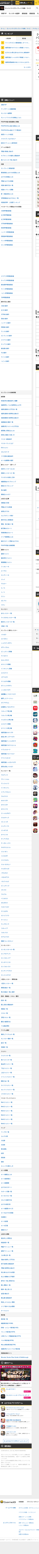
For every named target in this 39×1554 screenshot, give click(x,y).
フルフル (3, 894)
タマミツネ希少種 (6, 728)
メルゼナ (3, 634)
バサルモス (4, 873)
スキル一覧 (4, 1013)
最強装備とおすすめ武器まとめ (10, 172)
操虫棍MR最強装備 (7, 285)
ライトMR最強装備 (7, 289)
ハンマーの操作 (6, 323)
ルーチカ (3, 571)
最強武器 (32, 13)
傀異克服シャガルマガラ (8, 762)
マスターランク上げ (7, 443)
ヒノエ (3, 588)
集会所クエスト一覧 (7, 1064)
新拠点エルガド (6, 494)
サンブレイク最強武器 (8, 168)
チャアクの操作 (6, 344)
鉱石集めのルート (6, 528)
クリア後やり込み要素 (8, 1306)
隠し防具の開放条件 (7, 1005)
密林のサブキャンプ (7, 486)
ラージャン (4, 920)
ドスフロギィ (5, 860)
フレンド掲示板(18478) (8, 1332)
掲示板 (24, 38)
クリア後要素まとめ (7, 537)
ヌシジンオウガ (6, 975)
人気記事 (8, 38)
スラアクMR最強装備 (7, 276)
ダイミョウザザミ (6, 686)
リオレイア (4, 928)
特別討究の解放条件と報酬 (9, 401)
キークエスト (5, 1311)
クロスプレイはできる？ (8, 139)
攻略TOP (4, 13)
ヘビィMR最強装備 (7, 293)
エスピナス (4, 673)
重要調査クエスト (6, 562)
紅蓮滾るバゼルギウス (8, 707)
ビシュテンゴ (5, 886)
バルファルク (5, 881)
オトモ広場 (4, 1225)
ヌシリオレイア (6, 958)
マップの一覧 (5, 1132)
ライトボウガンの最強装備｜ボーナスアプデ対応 (18, 43)
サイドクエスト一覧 (7, 1085)
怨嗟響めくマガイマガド (8, 694)
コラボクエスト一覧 (7, 1094)
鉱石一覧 (3, 1043)
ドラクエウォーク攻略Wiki (26, 1519)
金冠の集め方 (5, 1294)
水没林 (3, 1145)
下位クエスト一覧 (6, 1068)
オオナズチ (4, 800)
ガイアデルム (5, 703)
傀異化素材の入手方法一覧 (9, 409)
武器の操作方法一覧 (7, 185)
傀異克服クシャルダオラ (8, 741)
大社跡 (3, 1140)
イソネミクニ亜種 (6, 668)
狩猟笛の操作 (5, 327)
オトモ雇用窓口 (6, 1179)
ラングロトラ (5, 924)
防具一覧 (3, 1000)
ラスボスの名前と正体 (8, 477)
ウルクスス (4, 796)
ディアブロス (5, 839)
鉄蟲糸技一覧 (5, 1242)
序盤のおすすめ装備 (7, 181)
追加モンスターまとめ (8, 469)
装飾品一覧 (4, 1009)
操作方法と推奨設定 (7, 520)
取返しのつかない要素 (8, 1302)
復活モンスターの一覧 (8, 622)
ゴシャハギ (4, 822)
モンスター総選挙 (14, 13)
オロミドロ (4, 809)
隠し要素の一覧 (6, 1285)
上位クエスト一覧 (6, 1072)
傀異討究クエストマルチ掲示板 (10, 1349)
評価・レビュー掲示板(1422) (9, 1327)
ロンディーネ (5, 575)
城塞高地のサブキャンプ (8, 482)
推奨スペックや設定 (7, 134)
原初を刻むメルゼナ (7, 766)
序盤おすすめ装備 (6, 507)
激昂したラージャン (7, 698)
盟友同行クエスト (6, 558)
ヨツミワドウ (5, 915)
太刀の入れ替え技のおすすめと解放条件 (17, 52)
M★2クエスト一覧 (6, 1106)
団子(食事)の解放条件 (7, 1264)
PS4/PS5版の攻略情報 (8, 545)
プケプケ (3, 890)
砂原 (2, 1153)
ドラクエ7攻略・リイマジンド (27, 1512)
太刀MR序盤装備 (6, 215)
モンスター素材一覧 (7, 1038)
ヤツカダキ (4, 911)
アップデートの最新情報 (8, 109)
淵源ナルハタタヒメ (7, 941)
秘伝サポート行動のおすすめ (10, 541)
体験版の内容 (5, 503)
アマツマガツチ (6, 758)
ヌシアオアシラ (6, 954)
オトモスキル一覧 (6, 1196)
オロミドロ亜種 (6, 664)
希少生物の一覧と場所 (8, 992)
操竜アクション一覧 (7, 1251)
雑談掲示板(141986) (7, 1323)
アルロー (3, 584)
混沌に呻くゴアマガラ (8, 737)
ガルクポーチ (5, 452)
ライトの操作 (5, 357)
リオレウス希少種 (6, 715)
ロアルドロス (5, 937)
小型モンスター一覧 (7, 983)
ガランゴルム (5, 647)
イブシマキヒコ (6, 792)
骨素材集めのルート (7, 533)
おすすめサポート (6, 1187)
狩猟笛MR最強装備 (7, 236)
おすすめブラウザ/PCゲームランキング (17, 1441)
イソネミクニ (5, 788)
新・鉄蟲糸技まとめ (7, 194)
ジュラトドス (5, 826)
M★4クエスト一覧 (6, 1115)
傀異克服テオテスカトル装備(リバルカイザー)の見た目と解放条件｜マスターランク (18, 48)
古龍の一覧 (4, 626)
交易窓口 (3, 1217)
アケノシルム (5, 779)
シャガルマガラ (6, 690)
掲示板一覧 (4, 1319)
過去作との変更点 (6, 1238)
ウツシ (3, 596)
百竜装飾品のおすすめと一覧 (10, 198)
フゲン (3, 605)
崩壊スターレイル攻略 (25, 1517)
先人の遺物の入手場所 (8, 1276)
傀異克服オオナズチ (7, 732)
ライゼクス (4, 656)
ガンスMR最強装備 (7, 245)
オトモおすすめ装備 (7, 1213)
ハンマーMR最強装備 (7, 232)
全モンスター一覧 (6, 613)
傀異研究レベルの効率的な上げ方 (11, 405)
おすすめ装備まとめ (7, 177)
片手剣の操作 (5, 314)
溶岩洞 (3, 1157)
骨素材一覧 (4, 1047)
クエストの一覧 (6, 1055)
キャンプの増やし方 (7, 1166)
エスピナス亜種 (6, 724)
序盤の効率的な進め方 (8, 1268)
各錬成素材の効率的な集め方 (10, 418)
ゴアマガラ (4, 677)
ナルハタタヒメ (6, 864)
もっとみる (27, 67)
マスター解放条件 (6, 439)
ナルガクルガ (5, 869)
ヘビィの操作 (5, 361)
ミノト (3, 592)
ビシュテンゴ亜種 (6, 651)
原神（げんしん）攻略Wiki (26, 1523)
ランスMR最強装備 (7, 241)
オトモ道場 (4, 1221)
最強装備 (24, 13)
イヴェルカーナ (6, 749)
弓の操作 (3, 353)
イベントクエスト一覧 (8, 1077)
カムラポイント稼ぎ (7, 515)
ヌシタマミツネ (6, 962)
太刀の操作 (4, 310)
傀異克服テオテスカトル (8, 745)
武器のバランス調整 (7, 190)
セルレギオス (5, 660)
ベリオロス (4, 898)
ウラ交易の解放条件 (7, 456)
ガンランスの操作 (6, 336)
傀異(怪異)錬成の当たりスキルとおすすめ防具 (18, 62)
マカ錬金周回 (5, 1026)
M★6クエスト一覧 (6, 1123)
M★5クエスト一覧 (6, 1119)
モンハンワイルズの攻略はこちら (11, 117)
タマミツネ (4, 834)
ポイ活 (11, 2)
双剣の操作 (4, 319)
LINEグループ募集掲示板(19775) (11, 1336)
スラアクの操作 (6, 340)
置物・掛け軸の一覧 (7, 524)
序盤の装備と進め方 (7, 151)
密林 (2, 1162)
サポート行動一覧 (6, 1191)
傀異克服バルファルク (8, 754)
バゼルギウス (5, 877)
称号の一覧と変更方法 (8, 1281)
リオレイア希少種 (6, 711)
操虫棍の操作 (5, 348)
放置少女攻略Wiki (24, 1534)
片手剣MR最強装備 (7, 223)
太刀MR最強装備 (6, 219)
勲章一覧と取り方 (6, 1289)
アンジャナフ (5, 783)
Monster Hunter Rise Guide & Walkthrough (14, 1357)
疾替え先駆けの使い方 (8, 435)
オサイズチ (4, 805)
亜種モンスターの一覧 (8, 473)
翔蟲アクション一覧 (7, 1247)
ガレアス (3, 601)
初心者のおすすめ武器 (8, 1272)
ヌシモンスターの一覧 (8, 949)
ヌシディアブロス (6, 971)
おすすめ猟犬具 (6, 1204)
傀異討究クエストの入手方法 (10, 426)
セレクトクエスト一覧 (8, 1090)
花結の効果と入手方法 (8, 1259)
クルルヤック (5, 817)
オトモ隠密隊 (5, 1183)
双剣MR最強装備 (6, 228)
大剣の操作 (4, 306)
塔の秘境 (3, 490)
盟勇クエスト (5, 554)
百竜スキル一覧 (6, 1017)
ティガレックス (6, 843)
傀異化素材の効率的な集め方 (10, 413)
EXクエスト (4, 448)
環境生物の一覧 (6, 988)
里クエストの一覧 (6, 1060)
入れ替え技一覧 (6, 1255)
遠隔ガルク (4, 1230)
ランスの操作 (5, 331)
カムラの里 (4, 1136)
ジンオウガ (4, 830)
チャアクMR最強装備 (7, 280)
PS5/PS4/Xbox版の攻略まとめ (10, 126)
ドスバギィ (4, 852)
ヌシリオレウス (6, 966)
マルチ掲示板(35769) (7, 1340)
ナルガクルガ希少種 (7, 720)
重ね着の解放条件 (6, 1298)
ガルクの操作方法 (6, 1200)
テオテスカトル (6, 847)
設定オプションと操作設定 (9, 143)
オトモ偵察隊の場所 (7, 460)
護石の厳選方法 (6, 1022)
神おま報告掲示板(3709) (8, 1345)
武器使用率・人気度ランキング (10, 202)
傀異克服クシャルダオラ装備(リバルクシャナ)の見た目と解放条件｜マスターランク (18, 57)
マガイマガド (5, 907)
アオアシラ (4, 775)
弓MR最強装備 (5, 297)
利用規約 (21, 1502)
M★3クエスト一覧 (6, 1111)
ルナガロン (4, 639)
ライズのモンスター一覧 (8, 617)
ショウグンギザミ (6, 643)
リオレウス (4, 932)
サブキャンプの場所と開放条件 (10, 156)
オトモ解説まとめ (6, 1174)
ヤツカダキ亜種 (6, 681)
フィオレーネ (5, 566)
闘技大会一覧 (5, 1081)
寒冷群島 (3, 1149)
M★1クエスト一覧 (6, 1102)
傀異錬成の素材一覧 (7, 422)
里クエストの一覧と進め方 (9, 160)
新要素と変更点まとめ (8, 431)
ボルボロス (4, 903)
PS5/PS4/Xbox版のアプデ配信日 (11, 130)
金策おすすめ (5, 511)
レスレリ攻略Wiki (24, 1525)
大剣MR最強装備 (6, 211)
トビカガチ (4, 856)
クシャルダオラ (6, 813)
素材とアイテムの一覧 (8, 1034)
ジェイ (3, 579)
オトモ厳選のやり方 (7, 1208)
